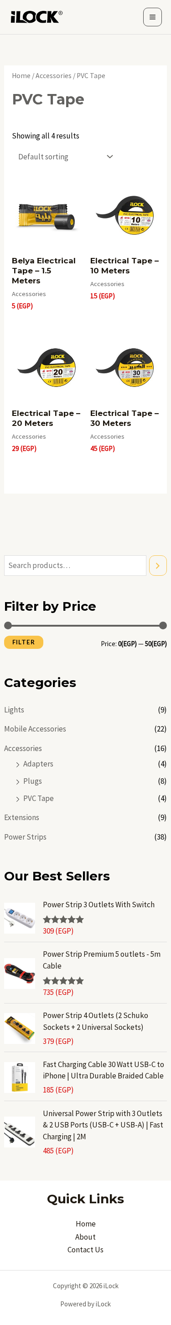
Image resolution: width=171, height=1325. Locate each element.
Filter (23, 642)
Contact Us (85, 1250)
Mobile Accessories (35, 729)
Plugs (32, 781)
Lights (14, 710)
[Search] (158, 565)
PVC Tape (38, 798)
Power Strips (25, 837)
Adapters (38, 764)
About (85, 1237)
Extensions (21, 817)
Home (21, 75)
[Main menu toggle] (152, 17)
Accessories (23, 748)
